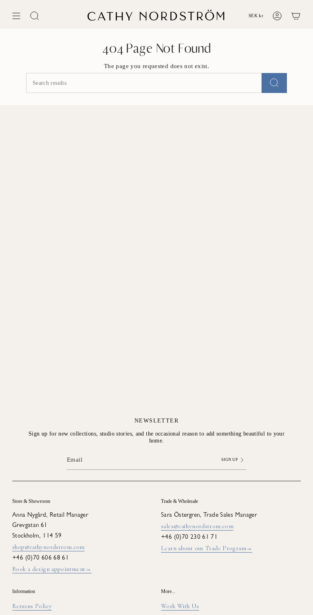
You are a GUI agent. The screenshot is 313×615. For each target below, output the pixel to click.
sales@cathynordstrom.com (197, 526)
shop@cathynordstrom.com (48, 547)
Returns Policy (32, 606)
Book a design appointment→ (52, 569)
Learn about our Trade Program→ (206, 548)
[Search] (274, 83)
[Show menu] (16, 16)
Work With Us (180, 606)
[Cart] (296, 16)
